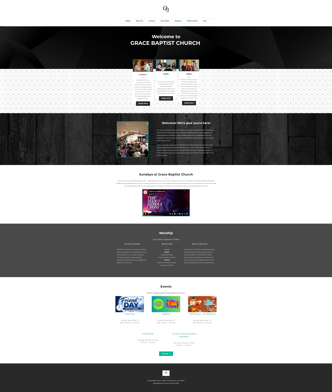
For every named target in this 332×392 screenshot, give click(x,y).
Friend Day (129, 314)
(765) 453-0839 (174, 383)
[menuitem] (128, 21)
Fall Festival (147, 334)
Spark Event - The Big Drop (202, 314)
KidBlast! (166, 314)
